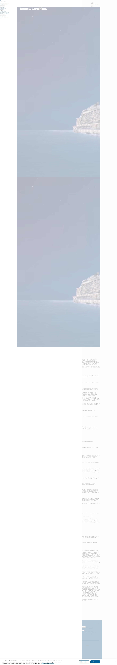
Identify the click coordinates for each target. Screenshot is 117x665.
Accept (95, 662)
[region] (58, 662)
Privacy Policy (51, 663)
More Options (84, 662)
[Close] (115, 661)
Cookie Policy (45, 663)
